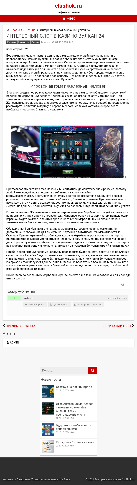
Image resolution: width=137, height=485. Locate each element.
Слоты (35, 42)
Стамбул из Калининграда (74, 387)
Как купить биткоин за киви (75, 442)
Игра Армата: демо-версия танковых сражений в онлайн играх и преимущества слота (74, 409)
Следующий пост (116, 326)
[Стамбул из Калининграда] (48, 396)
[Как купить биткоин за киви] (48, 452)
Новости (23, 42)
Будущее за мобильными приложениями (73, 427)
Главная (16, 30)
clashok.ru (68, 5)
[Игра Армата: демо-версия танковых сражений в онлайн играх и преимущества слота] (48, 413)
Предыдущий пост (22, 326)
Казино (30, 30)
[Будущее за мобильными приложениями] (48, 435)
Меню (71, 18)
